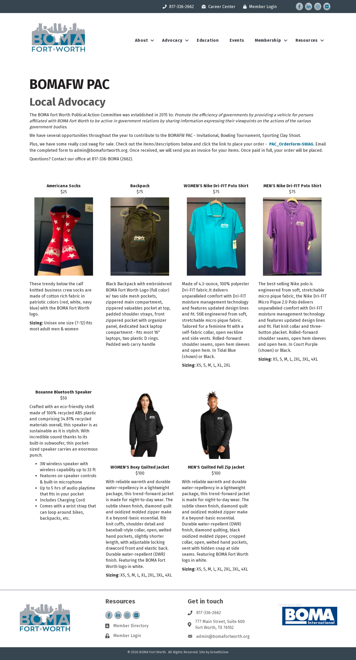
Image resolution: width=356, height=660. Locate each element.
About (141, 40)
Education (208, 40)
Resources (307, 40)
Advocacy (172, 40)
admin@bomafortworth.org (223, 636)
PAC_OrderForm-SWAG (291, 144)
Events (237, 40)
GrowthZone (219, 652)
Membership (268, 40)
